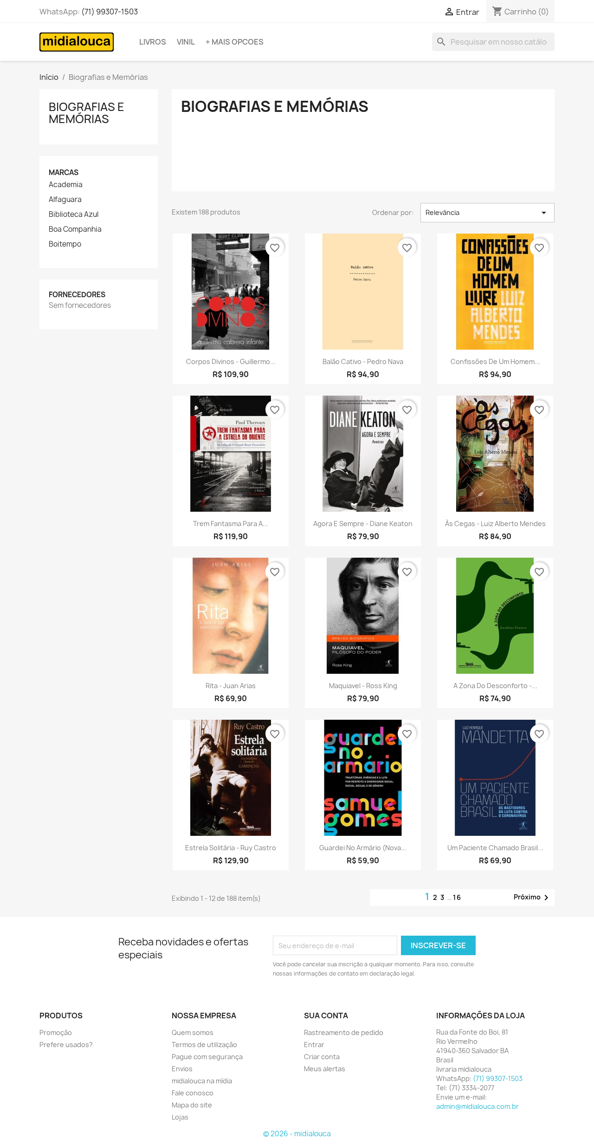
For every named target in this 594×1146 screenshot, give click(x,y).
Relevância (487, 212)
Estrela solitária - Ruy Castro (230, 847)
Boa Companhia (75, 229)
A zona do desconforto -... (495, 685)
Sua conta (326, 1015)
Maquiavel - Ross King (363, 685)
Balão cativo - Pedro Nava (363, 361)
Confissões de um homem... (495, 361)
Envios (182, 1068)
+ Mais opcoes (235, 42)
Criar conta (322, 1056)
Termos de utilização (204, 1044)
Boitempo (65, 244)
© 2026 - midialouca (297, 1134)
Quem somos (192, 1032)
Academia (66, 184)
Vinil (186, 42)
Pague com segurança (207, 1056)
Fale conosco (192, 1092)
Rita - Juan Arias (231, 685)
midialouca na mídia (202, 1080)
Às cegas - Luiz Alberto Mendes (495, 523)
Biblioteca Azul (73, 214)
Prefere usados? (66, 1044)
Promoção (55, 1032)
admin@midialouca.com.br (477, 1106)
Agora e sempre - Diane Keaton (363, 523)
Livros (152, 42)
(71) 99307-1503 (109, 12)
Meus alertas (324, 1068)
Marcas (63, 172)
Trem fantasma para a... (230, 523)
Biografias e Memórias (86, 113)
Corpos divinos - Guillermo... (231, 361)
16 (457, 897)
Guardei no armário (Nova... (363, 847)
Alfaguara (65, 199)
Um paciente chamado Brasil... (495, 847)
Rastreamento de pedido (343, 1032)
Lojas (180, 1117)
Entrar (314, 1044)
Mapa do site (192, 1104)
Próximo (533, 897)
